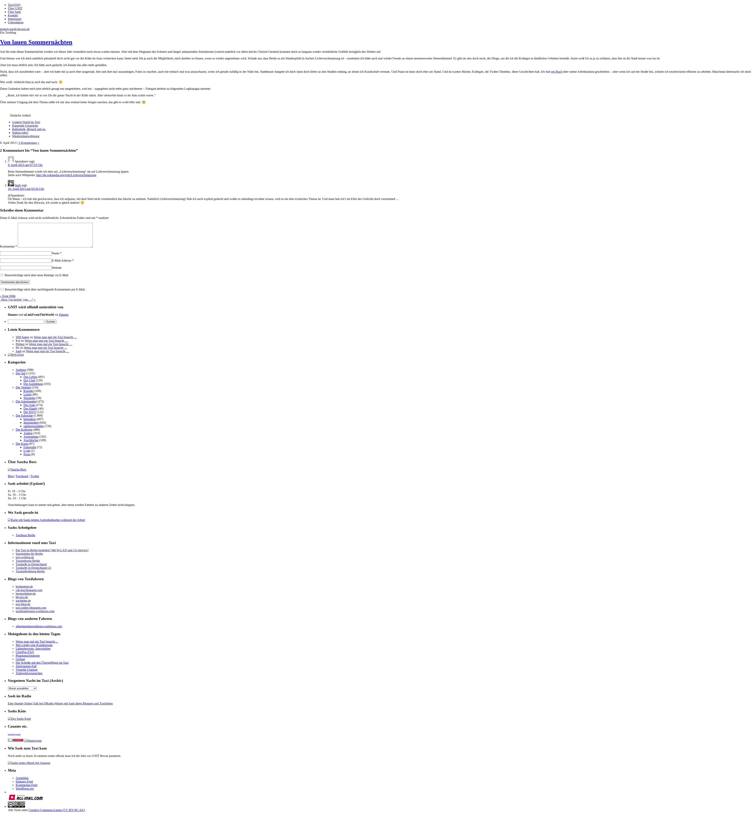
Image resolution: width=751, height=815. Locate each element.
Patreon (63, 314)
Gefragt (20, 659)
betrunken (29, 419)
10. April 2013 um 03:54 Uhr (26, 188)
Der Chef (29, 380)
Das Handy (30, 408)
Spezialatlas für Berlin (29, 553)
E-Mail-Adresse (63, 260)
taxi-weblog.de (25, 557)
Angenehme (31, 436)
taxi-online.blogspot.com (31, 607)
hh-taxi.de (22, 597)
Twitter (34, 476)
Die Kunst (22, 443)
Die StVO (29, 412)
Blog (11, 476)
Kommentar (8, 246)
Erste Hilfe (8, 296)
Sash (18, 185)
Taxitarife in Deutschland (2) (33, 567)
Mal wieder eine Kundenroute (34, 645)
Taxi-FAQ (14, 4)
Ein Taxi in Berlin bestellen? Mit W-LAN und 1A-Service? (52, 550)
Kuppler (28, 391)
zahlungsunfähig (33, 426)
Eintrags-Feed (24, 781)
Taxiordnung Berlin (28, 560)
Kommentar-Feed (26, 785)
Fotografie (29, 447)
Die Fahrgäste (24, 415)
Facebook (22, 476)
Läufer (27, 394)
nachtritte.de (23, 600)
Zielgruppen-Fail (26, 666)
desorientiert (31, 422)
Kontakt (13, 15)
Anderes (21, 369)
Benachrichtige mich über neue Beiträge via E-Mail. (37, 275)
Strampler (29, 398)
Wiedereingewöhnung (25, 136)
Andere (28, 433)
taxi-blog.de (23, 604)
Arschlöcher (31, 440)
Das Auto (29, 405)
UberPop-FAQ (25, 652)
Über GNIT (15, 8)
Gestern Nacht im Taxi (26, 122)
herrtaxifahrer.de (26, 593)
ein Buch (556, 71)
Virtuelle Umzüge (27, 669)
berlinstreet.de (24, 586)
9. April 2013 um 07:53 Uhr (25, 165)
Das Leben (30, 376)
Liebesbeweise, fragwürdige (33, 648)
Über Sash (14, 11)
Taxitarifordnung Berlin (30, 571)
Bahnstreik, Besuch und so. (29, 129)
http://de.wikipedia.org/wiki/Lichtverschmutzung (66, 175)
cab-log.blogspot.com (29, 590)
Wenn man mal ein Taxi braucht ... (37, 641)
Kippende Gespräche (25, 125)
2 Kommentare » (29, 142)
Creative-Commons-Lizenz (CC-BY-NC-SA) (57, 810)
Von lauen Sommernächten (36, 42)
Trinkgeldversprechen (29, 673)
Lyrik (26, 450)
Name (57, 253)
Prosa (26, 454)
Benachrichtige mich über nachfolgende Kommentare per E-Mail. (44, 289)
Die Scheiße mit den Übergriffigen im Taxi (42, 662)
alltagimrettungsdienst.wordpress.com (39, 626)
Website (57, 267)
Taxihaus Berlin (25, 535)
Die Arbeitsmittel (26, 401)
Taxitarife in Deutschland (31, 564)
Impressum (14, 19)
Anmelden (22, 778)
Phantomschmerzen (28, 655)
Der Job (20, 373)
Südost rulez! (20, 132)
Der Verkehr (23, 387)
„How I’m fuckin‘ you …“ (17, 299)
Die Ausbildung (33, 384)
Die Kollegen (24, 429)
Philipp (20, 344)
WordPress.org (25, 788)
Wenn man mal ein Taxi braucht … (55, 337)
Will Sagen (22, 337)
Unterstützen (15, 22)
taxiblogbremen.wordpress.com (35, 611)
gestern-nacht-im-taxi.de (15, 29)
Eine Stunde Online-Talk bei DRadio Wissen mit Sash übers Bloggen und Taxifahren (60, 703)
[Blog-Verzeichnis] (15, 740)
